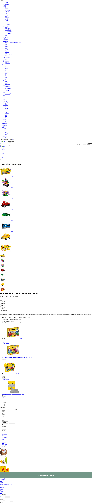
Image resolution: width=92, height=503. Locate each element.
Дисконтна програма (4, 444)
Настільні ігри (3, 64)
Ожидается (3, 419)
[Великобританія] (3, 411)
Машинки (3, 153)
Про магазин (1, 491)
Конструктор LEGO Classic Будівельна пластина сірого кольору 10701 (13, 394)
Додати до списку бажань (6, 342)
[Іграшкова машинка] (4, 426)
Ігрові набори (3, 154)
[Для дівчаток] (3, 414)
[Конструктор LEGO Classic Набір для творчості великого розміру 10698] (9, 373)
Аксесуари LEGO (4, 435)
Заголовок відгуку (4, 402)
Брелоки (3, 127)
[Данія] (3, 412)
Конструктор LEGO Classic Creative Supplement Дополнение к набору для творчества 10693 (16, 339)
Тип (2, 424)
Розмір (2, 427)
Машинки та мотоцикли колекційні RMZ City (7, 98)
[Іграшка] (4, 425)
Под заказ (3, 422)
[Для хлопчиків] (3, 415)
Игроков (3, 420)
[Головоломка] (4, 430)
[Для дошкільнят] (4, 431)
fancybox (12, 176)
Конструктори (3, 149)
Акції (1, 493)
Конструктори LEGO (4, 434)
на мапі (12, 139)
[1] (2, 417)
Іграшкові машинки (4, 122)
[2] (2, 418)
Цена (2, 408)
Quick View (21, 338)
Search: (1, 142)
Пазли (2, 157)
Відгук (3, 403)
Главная (4, 295)
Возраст (3, 416)
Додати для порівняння (6, 343)
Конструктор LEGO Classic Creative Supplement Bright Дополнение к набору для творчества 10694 (17, 357)
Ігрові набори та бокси (4, 125)
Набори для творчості (4, 123)
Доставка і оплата (4, 442)
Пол (2, 413)
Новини (3, 443)
